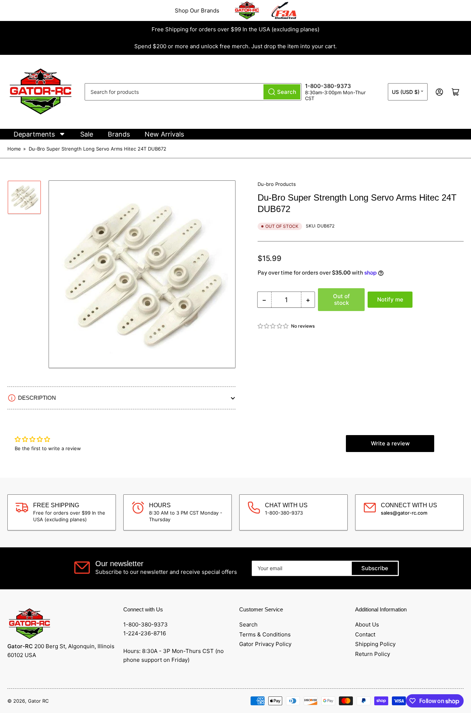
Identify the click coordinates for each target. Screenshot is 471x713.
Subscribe (374, 568)
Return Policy (372, 653)
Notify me (390, 299)
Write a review (390, 443)
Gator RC (38, 701)
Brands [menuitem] (119, 134)
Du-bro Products (277, 184)
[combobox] (193, 91)
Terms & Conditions (265, 634)
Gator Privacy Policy (265, 643)
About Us (367, 624)
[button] (273, 326)
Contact (365, 634)
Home (14, 149)
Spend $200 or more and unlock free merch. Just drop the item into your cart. (235, 46)
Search (248, 624)
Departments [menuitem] (34, 134)
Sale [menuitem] (86, 134)
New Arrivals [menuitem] (164, 134)
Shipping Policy (375, 643)
